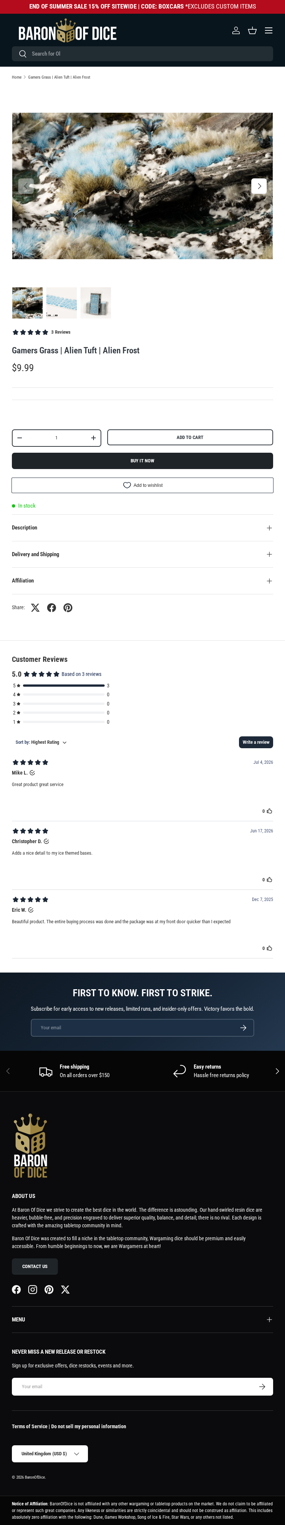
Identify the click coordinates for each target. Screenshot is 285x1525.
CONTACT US (35, 1266)
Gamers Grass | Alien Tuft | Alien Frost (59, 77)
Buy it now (142, 460)
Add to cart (190, 437)
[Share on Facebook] (51, 608)
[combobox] (142, 53)
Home (17, 77)
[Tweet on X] (35, 608)
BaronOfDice (35, 1477)
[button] (252, 30)
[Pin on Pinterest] (68, 608)
